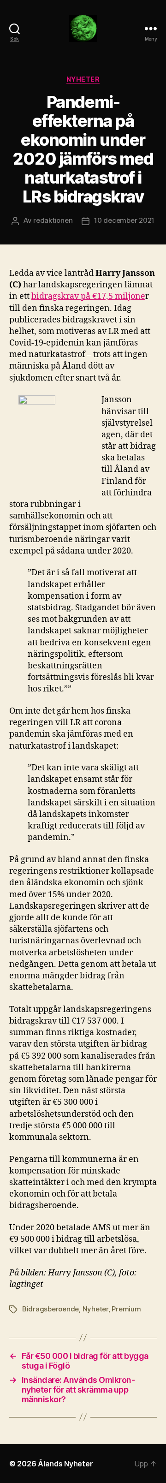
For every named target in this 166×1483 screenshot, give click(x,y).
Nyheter (83, 79)
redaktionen (52, 220)
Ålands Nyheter (65, 1463)
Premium (126, 1308)
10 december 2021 (124, 220)
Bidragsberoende (50, 1308)
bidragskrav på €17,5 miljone (88, 296)
